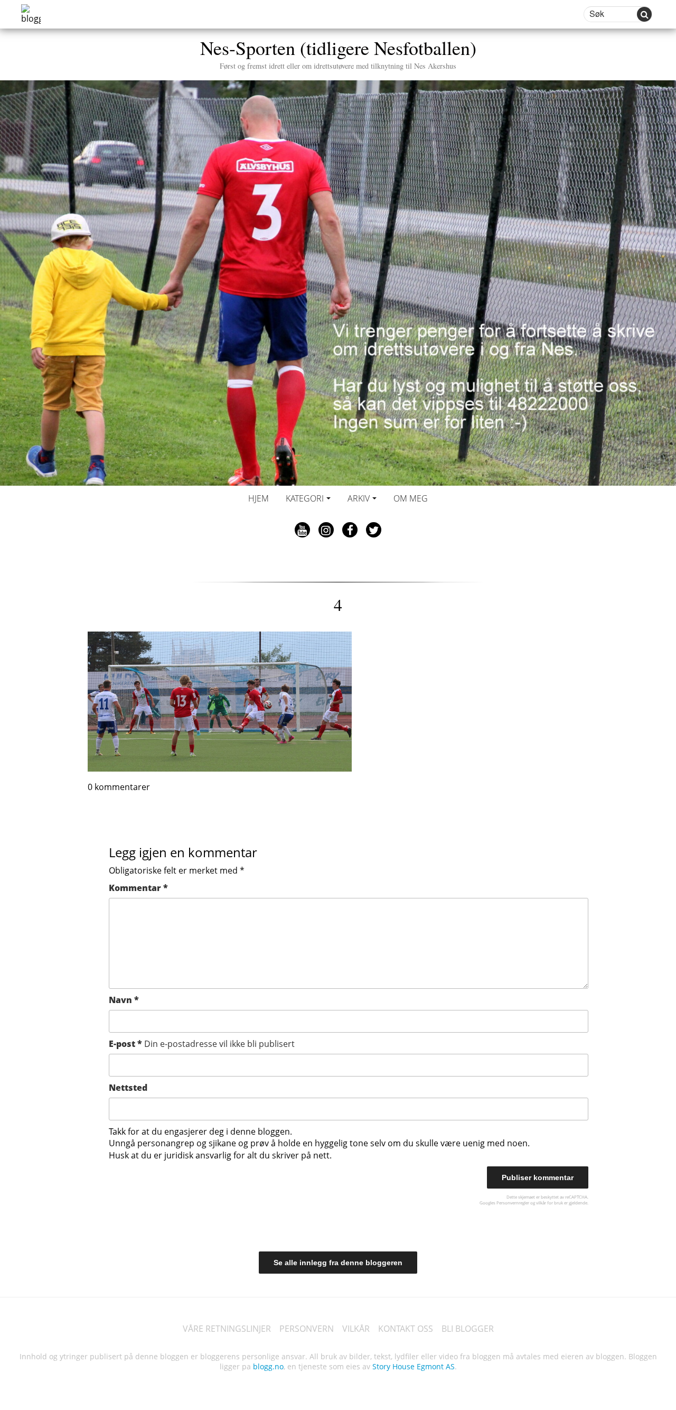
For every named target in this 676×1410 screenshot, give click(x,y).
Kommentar (138, 888)
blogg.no (268, 1366)
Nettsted (128, 1087)
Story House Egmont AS (413, 1366)
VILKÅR (356, 1328)
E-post (202, 1044)
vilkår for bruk (549, 1202)
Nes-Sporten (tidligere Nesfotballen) (338, 52)
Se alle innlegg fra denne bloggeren (338, 1262)
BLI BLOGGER (468, 1328)
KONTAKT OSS (405, 1328)
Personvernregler (512, 1202)
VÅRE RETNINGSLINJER (227, 1328)
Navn (124, 1000)
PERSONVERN (306, 1328)
